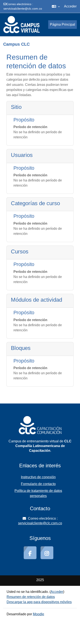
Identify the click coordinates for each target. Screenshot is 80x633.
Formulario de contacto (38, 484)
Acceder (70, 6)
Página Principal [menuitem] (62, 24)
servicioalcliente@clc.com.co (22, 8)
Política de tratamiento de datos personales (38, 493)
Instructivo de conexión (38, 477)
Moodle (38, 614)
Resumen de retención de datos (31, 597)
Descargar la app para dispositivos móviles (39, 602)
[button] (55, 6)
